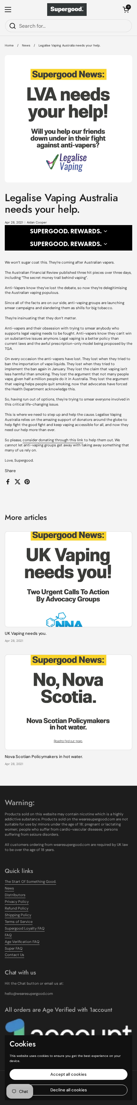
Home (9, 45)
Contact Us (14, 955)
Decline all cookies (68, 1090)
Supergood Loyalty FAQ (25, 928)
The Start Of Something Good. (30, 881)
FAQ (8, 935)
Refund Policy (16, 908)
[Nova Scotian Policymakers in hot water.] (68, 702)
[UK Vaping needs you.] (68, 579)
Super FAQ (14, 948)
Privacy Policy (17, 901)
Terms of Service (18, 921)
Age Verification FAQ (22, 941)
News (26, 45)
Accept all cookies (68, 1074)
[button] (125, 9)
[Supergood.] (67, 9)
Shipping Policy (18, 915)
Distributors (15, 895)
